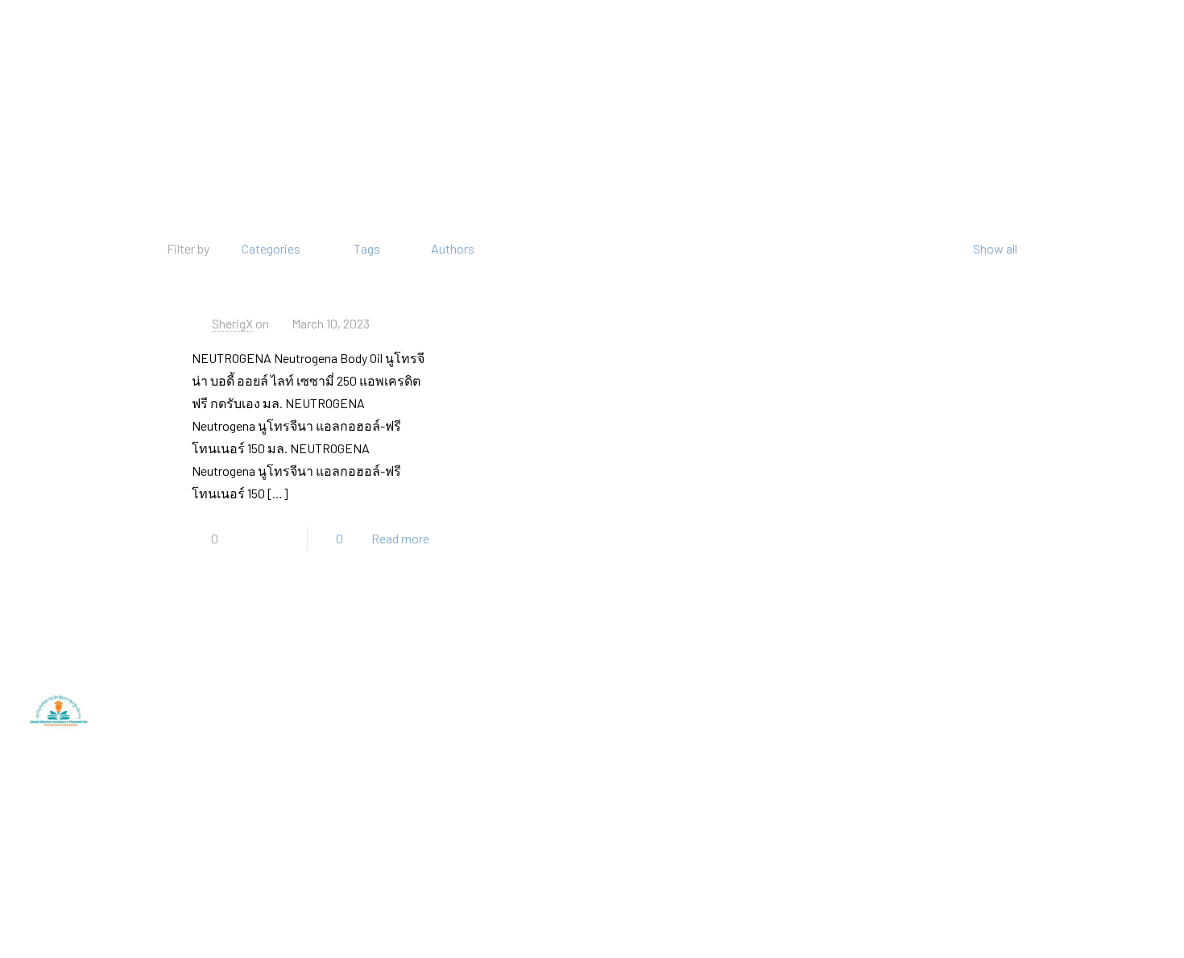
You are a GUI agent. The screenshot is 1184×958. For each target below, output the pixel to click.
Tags (367, 248)
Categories (271, 248)
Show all (995, 248)
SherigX (232, 323)
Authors (452, 248)
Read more (400, 538)
